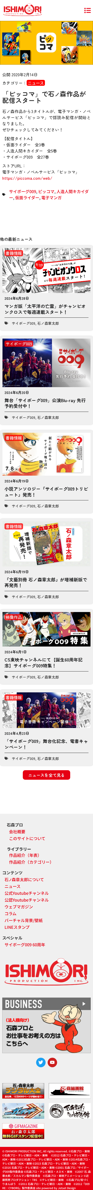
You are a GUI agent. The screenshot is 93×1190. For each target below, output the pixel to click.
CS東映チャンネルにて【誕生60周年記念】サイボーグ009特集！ (44, 662)
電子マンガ (51, 197)
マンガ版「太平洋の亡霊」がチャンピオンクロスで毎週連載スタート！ (45, 309)
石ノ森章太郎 (48, 323)
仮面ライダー (27, 197)
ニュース (36, 83)
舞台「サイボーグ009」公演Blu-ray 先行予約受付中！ (45, 403)
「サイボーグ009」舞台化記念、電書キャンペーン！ (46, 744)
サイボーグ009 (22, 191)
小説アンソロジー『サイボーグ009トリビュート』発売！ (46, 491)
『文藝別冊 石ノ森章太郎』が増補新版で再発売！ (46, 582)
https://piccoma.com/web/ (27, 178)
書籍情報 (14, 253)
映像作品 (14, 617)
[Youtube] (52, 1062)
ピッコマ (46, 191)
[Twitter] (41, 1062)
